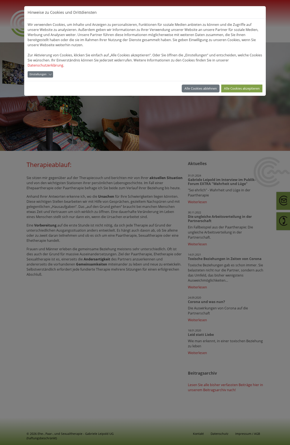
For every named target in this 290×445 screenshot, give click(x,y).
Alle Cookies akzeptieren (242, 88)
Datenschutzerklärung (45, 65)
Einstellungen (38, 74)
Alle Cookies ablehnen (200, 88)
